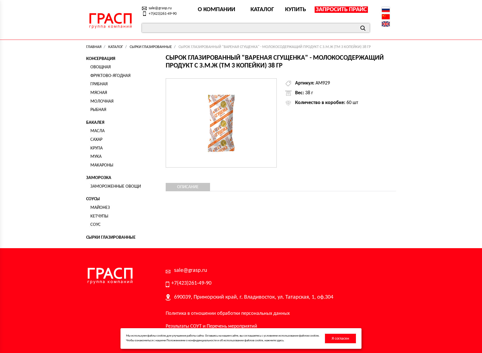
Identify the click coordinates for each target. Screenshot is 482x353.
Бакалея (95, 122)
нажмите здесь (274, 340)
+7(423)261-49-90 (163, 14)
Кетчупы (99, 216)
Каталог (262, 9)
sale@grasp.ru (160, 8)
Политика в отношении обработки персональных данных (228, 313)
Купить (295, 9)
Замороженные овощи (115, 186)
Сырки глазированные (151, 47)
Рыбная (98, 110)
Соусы (93, 199)
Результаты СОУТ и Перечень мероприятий (211, 326)
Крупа (96, 148)
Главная (94, 47)
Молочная (102, 101)
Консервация (100, 59)
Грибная (99, 84)
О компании (216, 9)
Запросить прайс (341, 9)
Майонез (100, 207)
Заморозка (98, 178)
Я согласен (340, 339)
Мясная (98, 93)
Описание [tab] (188, 187)
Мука (96, 156)
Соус (95, 225)
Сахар (96, 139)
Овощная (100, 67)
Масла (97, 131)
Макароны (101, 165)
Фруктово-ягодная (110, 76)
